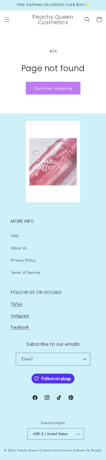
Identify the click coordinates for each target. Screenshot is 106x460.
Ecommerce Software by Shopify (78, 450)
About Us (19, 248)
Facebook (20, 327)
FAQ (14, 235)
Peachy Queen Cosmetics (35, 450)
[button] (7, 20)
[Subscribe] (84, 359)
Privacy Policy (23, 260)
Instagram (20, 316)
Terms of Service (25, 272)
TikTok (17, 304)
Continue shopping (53, 88)
